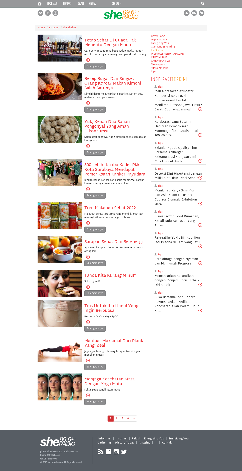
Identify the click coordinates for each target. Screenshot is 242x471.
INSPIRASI (67, 3)
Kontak (167, 442)
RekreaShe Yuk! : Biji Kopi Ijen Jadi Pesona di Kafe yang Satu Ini (177, 242)
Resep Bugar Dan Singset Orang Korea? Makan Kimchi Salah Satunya (112, 83)
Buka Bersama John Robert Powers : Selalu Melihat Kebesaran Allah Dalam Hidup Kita (176, 304)
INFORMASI (52, 3)
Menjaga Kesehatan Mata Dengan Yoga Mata (109, 381)
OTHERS (116, 3)
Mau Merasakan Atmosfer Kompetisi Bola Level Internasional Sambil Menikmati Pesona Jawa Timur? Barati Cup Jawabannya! (178, 100)
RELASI (80, 3)
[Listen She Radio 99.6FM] (201, 13)
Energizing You (160, 43)
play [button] (88, 60)
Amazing (144, 442)
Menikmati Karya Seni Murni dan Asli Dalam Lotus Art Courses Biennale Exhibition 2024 (175, 197)
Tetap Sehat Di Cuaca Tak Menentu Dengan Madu (110, 43)
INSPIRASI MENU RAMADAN (167, 54)
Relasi (136, 438)
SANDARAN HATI (161, 61)
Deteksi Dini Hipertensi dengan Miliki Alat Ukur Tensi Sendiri (178, 176)
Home (41, 28)
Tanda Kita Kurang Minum (110, 276)
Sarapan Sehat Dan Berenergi (113, 242)
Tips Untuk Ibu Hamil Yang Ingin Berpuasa (111, 308)
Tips (153, 71)
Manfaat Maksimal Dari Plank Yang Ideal (113, 343)
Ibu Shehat (69, 28)
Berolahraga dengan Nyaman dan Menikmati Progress (176, 261)
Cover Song (158, 36)
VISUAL (92, 3)
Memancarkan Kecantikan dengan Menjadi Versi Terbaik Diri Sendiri (176, 280)
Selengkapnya (95, 66)
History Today (124, 442)
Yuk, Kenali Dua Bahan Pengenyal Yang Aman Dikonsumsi (107, 126)
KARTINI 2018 (159, 57)
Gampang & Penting (163, 47)
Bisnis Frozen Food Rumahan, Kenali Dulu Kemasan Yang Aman (176, 221)
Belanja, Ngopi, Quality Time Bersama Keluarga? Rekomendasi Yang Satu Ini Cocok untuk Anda (176, 155)
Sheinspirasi (158, 64)
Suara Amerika (159, 68)
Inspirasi (54, 28)
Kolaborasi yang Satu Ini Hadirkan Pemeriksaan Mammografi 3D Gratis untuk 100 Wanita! (176, 128)
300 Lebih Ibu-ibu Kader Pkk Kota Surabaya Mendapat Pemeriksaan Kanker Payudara (114, 169)
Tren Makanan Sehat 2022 (110, 208)
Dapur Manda (159, 40)
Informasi (104, 438)
